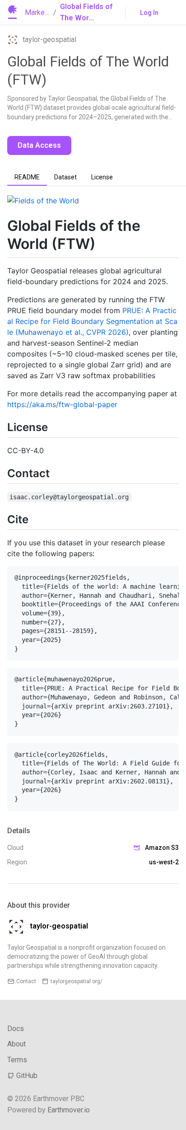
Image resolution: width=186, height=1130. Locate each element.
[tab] (27, 177)
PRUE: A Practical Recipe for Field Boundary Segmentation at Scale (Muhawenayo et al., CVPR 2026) (92, 321)
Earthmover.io (68, 1110)
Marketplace (44, 12)
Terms (17, 1059)
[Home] (12, 12)
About (16, 1044)
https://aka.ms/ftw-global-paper (62, 404)
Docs (15, 1028)
